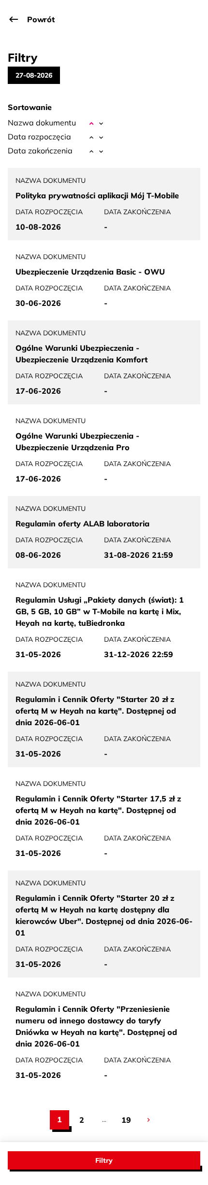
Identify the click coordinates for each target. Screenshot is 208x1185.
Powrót (41, 19)
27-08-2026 (33, 75)
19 (128, 1120)
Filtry (104, 1160)
